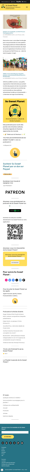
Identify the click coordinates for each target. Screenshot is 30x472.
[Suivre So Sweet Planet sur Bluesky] (6, 442)
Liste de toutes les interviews (8, 462)
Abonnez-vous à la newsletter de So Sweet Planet (15, 255)
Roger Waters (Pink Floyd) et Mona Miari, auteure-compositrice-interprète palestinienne (14, 316)
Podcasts (5, 36)
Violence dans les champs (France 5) (13, 342)
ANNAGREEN (8, 34)
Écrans (3, 450)
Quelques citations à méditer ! (12, 397)
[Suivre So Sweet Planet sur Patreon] (18, 442)
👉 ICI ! (5, 353)
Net (2, 455)
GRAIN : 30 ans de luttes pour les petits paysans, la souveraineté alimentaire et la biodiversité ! (14, 75)
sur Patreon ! (7, 185)
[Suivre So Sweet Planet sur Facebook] (10, 442)
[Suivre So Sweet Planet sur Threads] (14, 442)
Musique (4, 452)
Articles (5, 413)
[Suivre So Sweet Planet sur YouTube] (22, 442)
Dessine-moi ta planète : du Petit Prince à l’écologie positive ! (14, 32)
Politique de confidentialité (11, 405)
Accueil (5, 408)
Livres (23, 34)
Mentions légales (8, 416)
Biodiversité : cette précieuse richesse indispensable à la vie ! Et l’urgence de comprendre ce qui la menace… (14, 338)
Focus (19, 34)
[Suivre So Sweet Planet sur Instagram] (3, 442)
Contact (4, 461)
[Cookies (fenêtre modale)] (2, 470)
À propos (4, 459)
